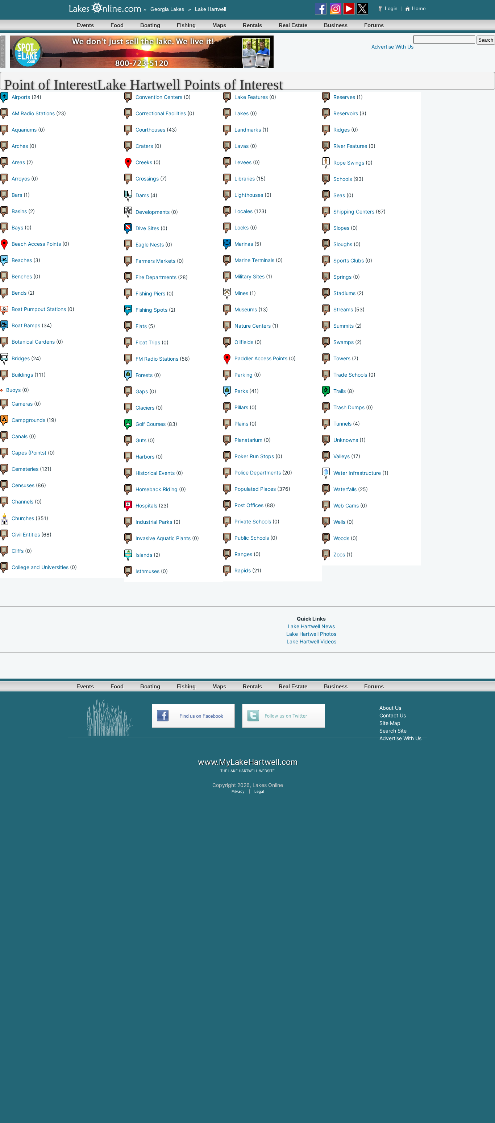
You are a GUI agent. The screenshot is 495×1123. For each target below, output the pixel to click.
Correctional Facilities (161, 113)
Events (85, 25)
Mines (241, 293)
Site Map (389, 723)
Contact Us (392, 715)
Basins (19, 211)
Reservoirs (345, 113)
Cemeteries (25, 469)
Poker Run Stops (254, 456)
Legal (259, 791)
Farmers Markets (155, 261)
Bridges (21, 358)
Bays (17, 227)
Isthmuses (147, 571)
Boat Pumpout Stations (39, 309)
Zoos (339, 554)
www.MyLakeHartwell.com (248, 762)
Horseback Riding (157, 489)
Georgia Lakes (167, 9)
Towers (341, 358)
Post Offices (248, 505)
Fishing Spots (151, 310)
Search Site (393, 731)
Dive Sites (147, 228)
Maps (219, 25)
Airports (21, 97)
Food (117, 25)
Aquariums (24, 130)
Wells (339, 522)
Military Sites (249, 276)
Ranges (243, 554)
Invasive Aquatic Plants (163, 538)
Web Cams (346, 505)
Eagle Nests (150, 244)
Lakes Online (268, 785)
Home (419, 8)
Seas (339, 195)
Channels (22, 501)
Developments (153, 212)
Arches (20, 146)
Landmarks (247, 130)
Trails (339, 391)
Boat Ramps (26, 325)
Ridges (341, 130)
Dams (142, 195)
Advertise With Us (392, 46)
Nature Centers (252, 326)
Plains (241, 423)
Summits (343, 326)
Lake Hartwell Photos (311, 634)
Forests (144, 375)
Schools (342, 179)
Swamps (343, 342)
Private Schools (252, 521)
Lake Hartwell (210, 9)
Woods (341, 538)
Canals (20, 436)
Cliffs (18, 551)
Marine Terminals (254, 260)
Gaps (142, 391)
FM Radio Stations (157, 359)
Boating (150, 25)
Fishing (186, 25)
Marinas (243, 244)
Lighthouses (248, 195)
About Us (390, 708)
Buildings (22, 375)
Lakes (241, 113)
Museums (245, 309)
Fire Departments (156, 277)
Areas (18, 162)
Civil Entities (26, 534)
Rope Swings (348, 162)
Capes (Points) (29, 452)
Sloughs (342, 244)
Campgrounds (28, 420)
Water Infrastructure (357, 473)
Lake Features (251, 97)
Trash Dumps (349, 407)
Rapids (242, 570)
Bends (19, 293)
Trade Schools (350, 375)
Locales (243, 211)
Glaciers (145, 408)
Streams (343, 309)
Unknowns (345, 440)
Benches (22, 276)
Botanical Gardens (33, 342)
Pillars (241, 407)
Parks (241, 391)
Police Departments (257, 472)
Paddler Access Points (260, 358)
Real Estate (293, 25)
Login (391, 8)
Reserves (344, 97)
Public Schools (251, 538)
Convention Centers (159, 97)
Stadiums (344, 293)
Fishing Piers (150, 293)
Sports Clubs (348, 260)
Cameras (22, 404)
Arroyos (21, 178)
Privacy (238, 791)
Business (336, 25)
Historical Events (155, 473)
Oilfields (243, 342)
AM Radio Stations (33, 113)
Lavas (241, 146)
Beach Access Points (36, 244)
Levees (242, 162)
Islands (144, 555)
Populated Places (255, 489)
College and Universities (40, 567)
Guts (141, 440)
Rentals (252, 25)
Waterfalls (345, 489)
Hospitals (146, 505)
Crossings (147, 178)
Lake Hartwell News (311, 626)
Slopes (341, 228)
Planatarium (248, 440)
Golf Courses (151, 424)
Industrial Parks (154, 522)
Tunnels (342, 423)
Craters (144, 146)
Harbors (145, 456)
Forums (374, 25)
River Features (350, 146)
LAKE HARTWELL (243, 770)
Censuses (23, 485)
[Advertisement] (132, 629)
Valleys (341, 456)
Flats (141, 326)
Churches (23, 518)
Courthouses (150, 130)
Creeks (144, 162)
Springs (342, 277)
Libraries (244, 178)
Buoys (13, 390)
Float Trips (148, 342)
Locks (241, 227)
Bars (17, 195)
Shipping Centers (353, 211)
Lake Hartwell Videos (311, 641)
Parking (243, 375)
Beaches (22, 260)
